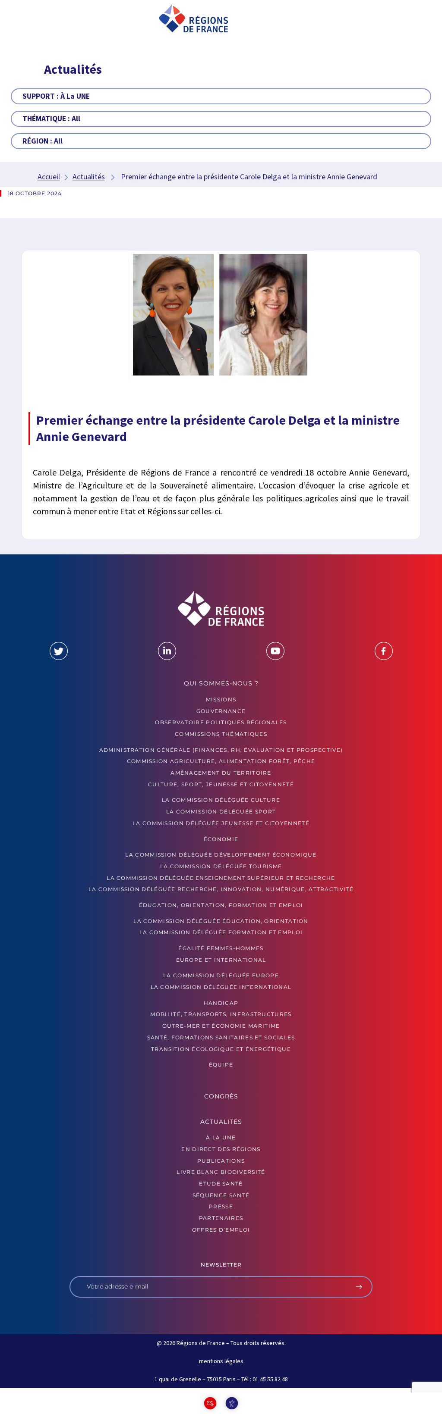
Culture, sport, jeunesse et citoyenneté (221, 784)
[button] (44, 19)
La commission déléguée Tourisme (221, 866)
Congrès (221, 1096)
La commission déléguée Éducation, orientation (221, 921)
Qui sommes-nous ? (221, 683)
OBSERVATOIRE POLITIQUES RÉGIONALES (221, 722)
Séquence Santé (221, 1195)
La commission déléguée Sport (221, 811)
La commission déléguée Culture (221, 800)
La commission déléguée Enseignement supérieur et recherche (221, 878)
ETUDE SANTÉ (221, 1183)
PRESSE (221, 1206)
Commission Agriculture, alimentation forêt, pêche (221, 761)
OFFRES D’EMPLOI (221, 1229)
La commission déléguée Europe (221, 975)
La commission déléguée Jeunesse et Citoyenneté (221, 823)
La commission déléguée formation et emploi (221, 932)
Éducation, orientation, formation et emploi (221, 905)
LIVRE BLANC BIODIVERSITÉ (221, 1172)
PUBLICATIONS (221, 1160)
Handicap (221, 1003)
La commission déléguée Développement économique (220, 854)
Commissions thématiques (221, 734)
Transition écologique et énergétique (221, 1049)
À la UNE (221, 1137)
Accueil (49, 176)
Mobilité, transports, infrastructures (220, 1014)
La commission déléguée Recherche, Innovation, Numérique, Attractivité (221, 889)
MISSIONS (221, 699)
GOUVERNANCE (221, 711)
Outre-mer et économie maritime (221, 1026)
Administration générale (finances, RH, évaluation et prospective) (221, 750)
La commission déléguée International (221, 987)
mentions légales (221, 1361)
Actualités (89, 176)
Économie (221, 839)
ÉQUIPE (221, 1064)
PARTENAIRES (221, 1218)
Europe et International (221, 960)
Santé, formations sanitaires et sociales (221, 1037)
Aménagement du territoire (221, 773)
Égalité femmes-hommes (220, 948)
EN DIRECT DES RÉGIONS (220, 1149)
